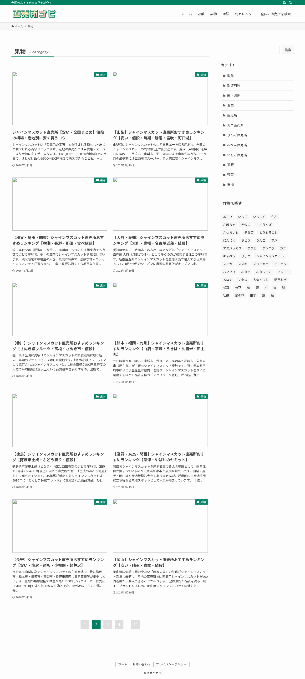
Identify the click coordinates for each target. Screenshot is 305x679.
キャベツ (229, 256)
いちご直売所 (237, 154)
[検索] (290, 2)
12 (135, 624)
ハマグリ (229, 271)
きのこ (245, 224)
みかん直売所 (237, 144)
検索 (288, 49)
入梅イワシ (261, 279)
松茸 (226, 287)
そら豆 (249, 232)
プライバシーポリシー (171, 664)
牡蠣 (226, 295)
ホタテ (245, 271)
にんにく (229, 240)
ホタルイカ (264, 271)
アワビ (252, 248)
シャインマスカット (270, 256)
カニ (283, 248)
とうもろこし (268, 232)
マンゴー (283, 271)
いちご (242, 216)
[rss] (284, 2)
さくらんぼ (264, 224)
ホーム (122, 664)
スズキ (242, 264)
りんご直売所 (237, 134)
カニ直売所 (235, 125)
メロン (227, 279)
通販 (230, 164)
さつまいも (231, 232)
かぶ (274, 216)
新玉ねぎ (280, 279)
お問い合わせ (141, 664)
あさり (227, 216)
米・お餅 (233, 95)
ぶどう (245, 240)
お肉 (230, 105)
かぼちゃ (229, 224)
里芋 (253, 295)
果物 (230, 184)
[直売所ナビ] (33, 14)
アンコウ (268, 248)
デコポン (280, 264)
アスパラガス (232, 248)
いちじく (259, 216)
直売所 (232, 115)
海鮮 (230, 75)
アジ (274, 240)
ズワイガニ (261, 264)
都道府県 (233, 85)
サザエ (245, 256)
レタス (242, 279)
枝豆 (238, 287)
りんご (260, 240)
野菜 (230, 174)
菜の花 (239, 295)
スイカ (227, 264)
